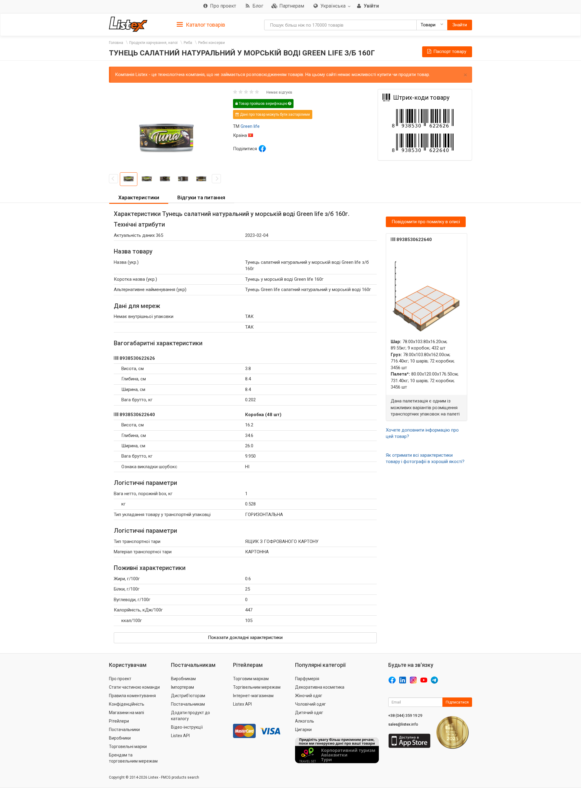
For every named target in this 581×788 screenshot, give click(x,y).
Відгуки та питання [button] (201, 197)
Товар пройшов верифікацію (263, 103)
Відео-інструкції (187, 727)
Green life (250, 126)
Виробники (120, 738)
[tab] (201, 24)
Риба (188, 43)
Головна (116, 43)
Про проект (120, 678)
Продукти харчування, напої (153, 43)
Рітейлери (119, 721)
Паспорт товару (449, 51)
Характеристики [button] (138, 197)
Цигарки (303, 729)
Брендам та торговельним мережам (133, 758)
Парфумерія (307, 678)
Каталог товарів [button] (205, 25)
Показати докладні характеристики (245, 637)
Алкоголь (304, 721)
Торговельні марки (128, 746)
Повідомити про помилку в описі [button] (426, 221)
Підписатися (457, 702)
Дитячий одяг (309, 712)
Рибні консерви (211, 43)
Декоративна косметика (319, 687)
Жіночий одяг (308, 695)
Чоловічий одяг (310, 704)
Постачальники (124, 729)
